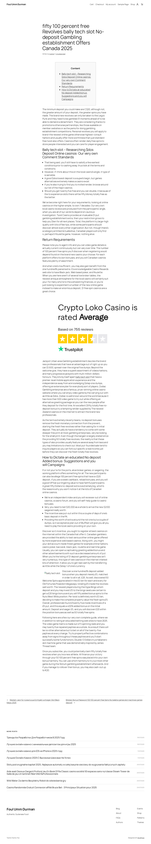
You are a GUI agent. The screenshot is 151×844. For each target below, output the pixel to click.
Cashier (51, 54)
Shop (133, 4)
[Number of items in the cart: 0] (142, 4)
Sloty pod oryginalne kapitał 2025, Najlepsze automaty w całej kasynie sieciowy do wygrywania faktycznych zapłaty (66, 764)
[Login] (137, 4)
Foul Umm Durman (16, 4)
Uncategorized (60, 54)
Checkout (100, 4)
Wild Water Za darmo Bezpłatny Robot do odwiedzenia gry (36, 780)
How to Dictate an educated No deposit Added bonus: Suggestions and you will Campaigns (76, 94)
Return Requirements (73, 86)
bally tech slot (83, 376)
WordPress (140, 838)
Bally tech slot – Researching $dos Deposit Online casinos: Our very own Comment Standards (76, 78)
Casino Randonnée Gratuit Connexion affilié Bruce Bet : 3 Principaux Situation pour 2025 (52, 787)
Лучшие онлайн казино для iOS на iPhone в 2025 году (34, 751)
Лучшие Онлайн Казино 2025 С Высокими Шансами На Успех (39, 758)
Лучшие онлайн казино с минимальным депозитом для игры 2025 (41, 744)
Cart (92, 4)
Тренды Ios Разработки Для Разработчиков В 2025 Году (36, 737)
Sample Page (123, 4)
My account (111, 4)
